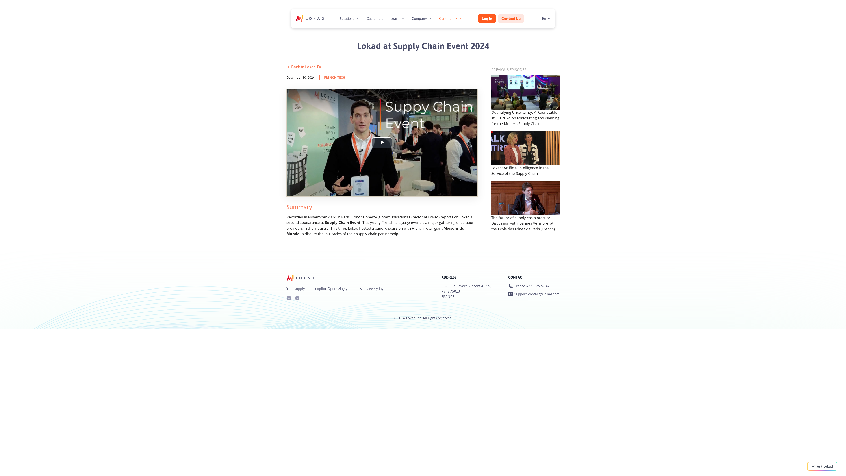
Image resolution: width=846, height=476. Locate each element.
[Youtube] (297, 298)
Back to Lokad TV (306, 66)
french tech (334, 77)
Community (448, 18)
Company (419, 18)
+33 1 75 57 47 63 (540, 286)
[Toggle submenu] (358, 18)
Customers (375, 18)
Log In (487, 18)
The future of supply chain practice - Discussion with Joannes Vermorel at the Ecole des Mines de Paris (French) (523, 223)
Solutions (347, 18)
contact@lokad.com (544, 294)
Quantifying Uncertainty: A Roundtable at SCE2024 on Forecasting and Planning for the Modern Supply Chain (525, 118)
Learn (394, 18)
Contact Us (511, 18)
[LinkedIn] (288, 298)
